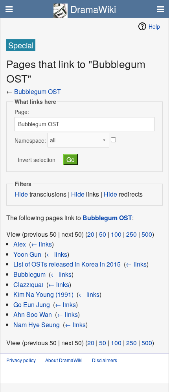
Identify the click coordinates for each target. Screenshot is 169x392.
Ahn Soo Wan (32, 314)
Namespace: (30, 140)
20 (90, 234)
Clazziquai (28, 284)
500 (146, 234)
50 (102, 234)
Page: (22, 112)
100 (116, 234)
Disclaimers (104, 360)
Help (154, 26)
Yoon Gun (27, 254)
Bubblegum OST (37, 91)
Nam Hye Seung (36, 324)
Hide (21, 194)
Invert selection (36, 160)
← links (41, 243)
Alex (19, 243)
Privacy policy (21, 360)
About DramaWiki (64, 360)
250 (131, 234)
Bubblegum (29, 274)
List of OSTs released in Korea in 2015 (67, 264)
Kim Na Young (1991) (43, 294)
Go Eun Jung (31, 304)
